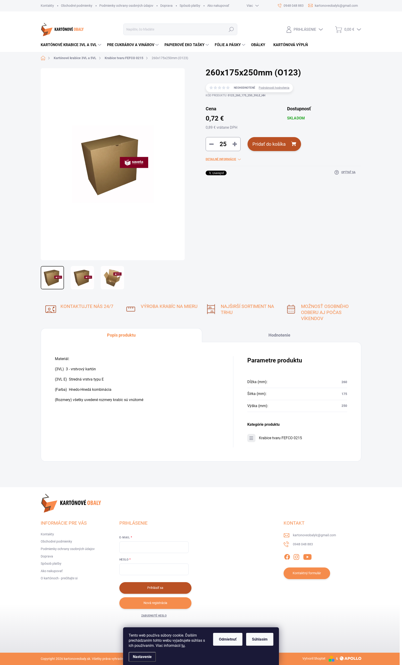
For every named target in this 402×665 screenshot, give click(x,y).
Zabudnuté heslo (154, 615)
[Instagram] (296, 556)
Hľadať (231, 29)
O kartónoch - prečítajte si (59, 578)
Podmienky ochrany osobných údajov (126, 5)
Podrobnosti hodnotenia (274, 87)
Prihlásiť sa (155, 588)
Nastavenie (142, 657)
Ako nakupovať (218, 5)
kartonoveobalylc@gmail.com (314, 535)
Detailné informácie (221, 159)
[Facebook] (287, 556)
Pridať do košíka (269, 144)
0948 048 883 (303, 544)
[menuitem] (71, 45)
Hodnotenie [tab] (279, 335)
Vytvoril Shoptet (313, 658)
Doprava (166, 5)
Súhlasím (260, 639)
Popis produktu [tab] (121, 335)
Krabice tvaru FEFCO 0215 (280, 438)
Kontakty (47, 5)
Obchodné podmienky (76, 5)
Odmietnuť (228, 639)
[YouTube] (307, 556)
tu (183, 645)
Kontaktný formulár (307, 573)
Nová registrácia (155, 603)
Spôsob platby (190, 5)
